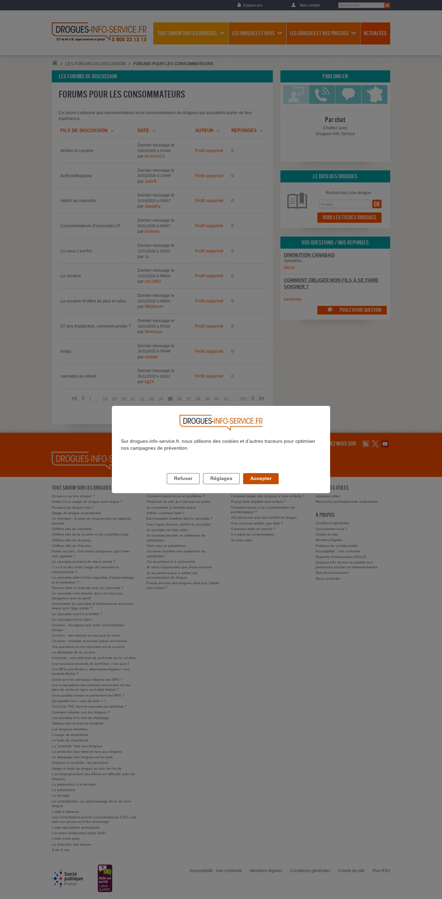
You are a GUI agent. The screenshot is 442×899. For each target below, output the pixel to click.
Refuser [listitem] (183, 478)
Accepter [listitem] (260, 478)
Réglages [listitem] (221, 478)
